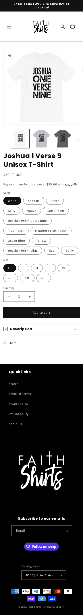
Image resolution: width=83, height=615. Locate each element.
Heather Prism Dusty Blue (27, 221)
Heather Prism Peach (51, 231)
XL (64, 268)
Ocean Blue (16, 241)
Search (14, 384)
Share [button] (12, 343)
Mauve (31, 211)
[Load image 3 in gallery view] (62, 138)
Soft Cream (55, 211)
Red (52, 251)
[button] (9, 26)
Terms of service (20, 394)
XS (10, 268)
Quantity (8, 288)
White (12, 201)
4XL (43, 278)
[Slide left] (5, 140)
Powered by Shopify (53, 606)
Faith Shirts (34, 606)
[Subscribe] (67, 530)
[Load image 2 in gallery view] (41, 138)
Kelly (11, 211)
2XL (10, 278)
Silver (55, 201)
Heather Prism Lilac (23, 251)
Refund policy (19, 414)
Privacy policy (18, 404)
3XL (27, 278)
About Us (15, 424)
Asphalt (34, 201)
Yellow (41, 241)
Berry (70, 251)
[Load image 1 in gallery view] (20, 138)
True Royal (16, 231)
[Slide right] (78, 140)
